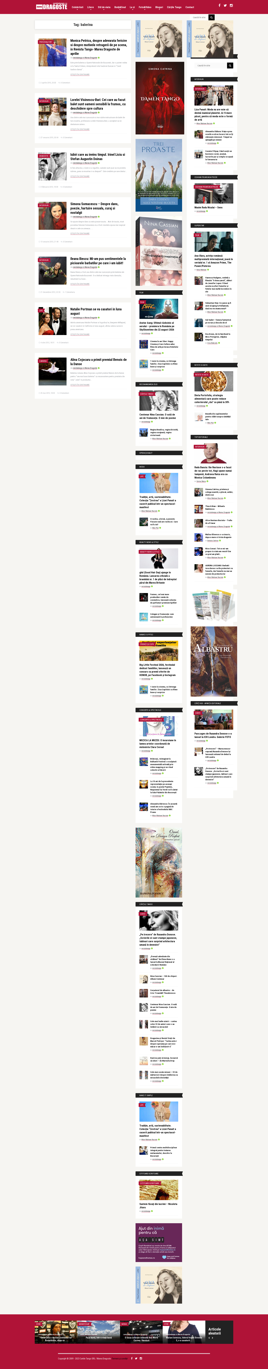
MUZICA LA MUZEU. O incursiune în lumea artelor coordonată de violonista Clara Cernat (157, 744)
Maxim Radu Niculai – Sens (208, 207)
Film (142, 302)
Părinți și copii (147, 644)
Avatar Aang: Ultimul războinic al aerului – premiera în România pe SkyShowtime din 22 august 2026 (156, 326)
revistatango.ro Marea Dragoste (85, 58)
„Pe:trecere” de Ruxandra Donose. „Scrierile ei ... (99, 1339)
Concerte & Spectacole (151, 719)
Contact (189, 7)
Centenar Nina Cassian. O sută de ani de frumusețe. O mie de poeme (163, 1007)
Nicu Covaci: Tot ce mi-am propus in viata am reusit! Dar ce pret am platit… (218, 551)
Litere (90, 7)
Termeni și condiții (120, 1358)
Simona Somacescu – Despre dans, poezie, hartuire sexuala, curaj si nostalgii (94, 208)
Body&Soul (120, 7)
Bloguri (159, 7)
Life (41, 310)
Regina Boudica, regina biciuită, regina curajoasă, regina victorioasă (164, 432)
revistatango (145, 333)
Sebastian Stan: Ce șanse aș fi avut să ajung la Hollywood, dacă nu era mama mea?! (218, 306)
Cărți (142, 914)
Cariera (42, 361)
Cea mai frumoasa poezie (206, 187)
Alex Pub (155, 528)
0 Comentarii (65, 83)
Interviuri (44, 101)
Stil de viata (104, 7)
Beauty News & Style (149, 552)
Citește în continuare (79, 74)
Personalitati (45, 42)
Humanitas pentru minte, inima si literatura (184, 1339)
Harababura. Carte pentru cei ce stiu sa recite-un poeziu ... (141, 1339)
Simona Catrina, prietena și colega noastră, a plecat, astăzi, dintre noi (219, 492)
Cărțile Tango (174, 7)
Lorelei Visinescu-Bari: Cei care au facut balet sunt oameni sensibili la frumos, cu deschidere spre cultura (98, 104)
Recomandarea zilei (173, 1324)
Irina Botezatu (212, 343)
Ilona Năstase (201, 270)
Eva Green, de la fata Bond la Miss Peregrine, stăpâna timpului (217, 337)
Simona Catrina (212, 541)
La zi (132, 7)
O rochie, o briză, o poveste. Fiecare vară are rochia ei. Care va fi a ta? (164, 522)
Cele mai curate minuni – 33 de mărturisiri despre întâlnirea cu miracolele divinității (164, 1075)
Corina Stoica (201, 481)
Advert (39, 1324)
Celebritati (77, 7)
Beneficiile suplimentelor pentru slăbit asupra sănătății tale (218, 417)
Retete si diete (201, 375)
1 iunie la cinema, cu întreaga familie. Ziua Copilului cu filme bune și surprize (163, 364)
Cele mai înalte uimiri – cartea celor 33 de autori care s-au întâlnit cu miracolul (163, 1024)
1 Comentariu (70, 292)
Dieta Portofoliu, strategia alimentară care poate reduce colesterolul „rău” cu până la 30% (211, 399)
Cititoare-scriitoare (149, 1183)
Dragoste (43, 156)
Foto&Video (145, 7)
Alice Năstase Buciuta (160, 439)
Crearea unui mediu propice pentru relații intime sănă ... (56, 1339)
